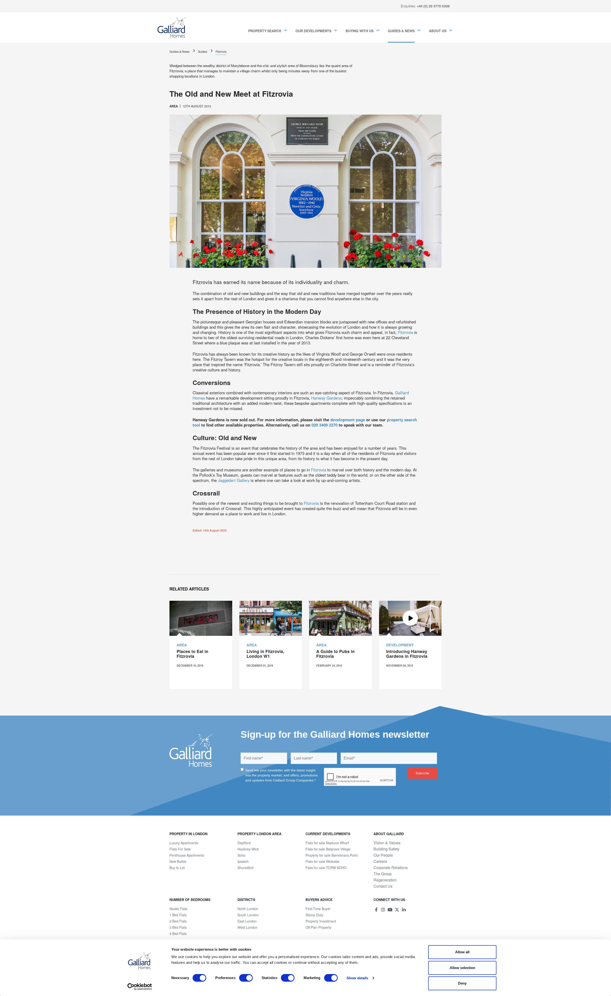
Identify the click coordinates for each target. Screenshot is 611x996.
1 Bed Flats (178, 914)
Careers (380, 861)
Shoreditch (245, 867)
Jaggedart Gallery (233, 480)
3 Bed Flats (178, 927)
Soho (241, 855)
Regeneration (385, 880)
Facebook (376, 909)
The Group (383, 873)
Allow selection (462, 968)
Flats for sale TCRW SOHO (326, 867)
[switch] (246, 978)
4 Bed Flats (178, 933)
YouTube (390, 909)
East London (247, 921)
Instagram (383, 909)
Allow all (462, 952)
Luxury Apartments (183, 842)
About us (437, 30)
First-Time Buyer (318, 908)
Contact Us (383, 886)
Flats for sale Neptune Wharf (327, 842)
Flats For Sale (180, 849)
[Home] (172, 27)
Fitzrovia (221, 51)
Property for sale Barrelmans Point (332, 855)
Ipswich (243, 861)
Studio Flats (178, 908)
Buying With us (360, 30)
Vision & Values (387, 842)
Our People (383, 855)
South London (248, 914)
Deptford (244, 842)
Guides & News (401, 30)
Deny (462, 983)
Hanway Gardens (326, 398)
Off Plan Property (318, 927)
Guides (202, 51)
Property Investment (321, 921)
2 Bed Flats (178, 921)
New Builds (177, 861)
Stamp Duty (314, 914)
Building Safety (386, 849)
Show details (357, 978)
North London (247, 908)
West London (247, 927)
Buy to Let (177, 867)
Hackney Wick (248, 849)
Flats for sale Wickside (322, 861)
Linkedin (403, 909)
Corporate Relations (391, 867)
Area (173, 106)
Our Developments (313, 30)
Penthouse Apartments (186, 855)
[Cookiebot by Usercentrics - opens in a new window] (140, 986)
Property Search (264, 30)
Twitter (397, 909)
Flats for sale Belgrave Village (328, 849)
